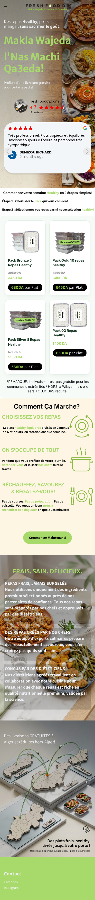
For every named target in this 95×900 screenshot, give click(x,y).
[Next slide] (87, 151)
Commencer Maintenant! (47, 537)
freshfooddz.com (44, 101)
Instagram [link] (11, 887)
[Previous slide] (8, 151)
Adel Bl (69, 157)
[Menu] (5, 7)
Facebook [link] (11, 882)
